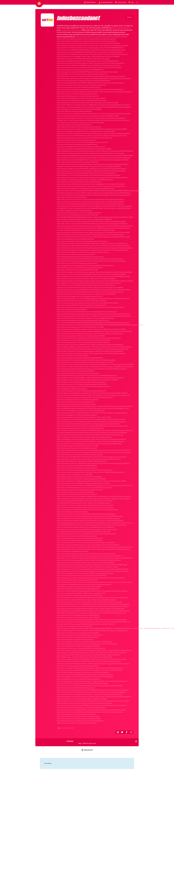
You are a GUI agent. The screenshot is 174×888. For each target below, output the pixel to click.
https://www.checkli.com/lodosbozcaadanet (112, 250)
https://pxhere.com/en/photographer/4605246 (110, 223)
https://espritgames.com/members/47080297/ (109, 692)
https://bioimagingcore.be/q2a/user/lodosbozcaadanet (76, 714)
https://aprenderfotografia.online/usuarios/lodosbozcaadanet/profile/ (81, 147)
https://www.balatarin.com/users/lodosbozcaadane (114, 347)
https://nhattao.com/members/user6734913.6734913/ (114, 151)
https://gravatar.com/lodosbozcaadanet (70, 54)
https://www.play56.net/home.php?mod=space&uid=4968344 (78, 646)
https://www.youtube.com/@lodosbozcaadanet (73, 41)
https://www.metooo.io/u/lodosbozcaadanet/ (72, 237)
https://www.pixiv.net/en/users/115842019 (112, 432)
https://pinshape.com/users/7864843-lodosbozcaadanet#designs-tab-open (83, 483)
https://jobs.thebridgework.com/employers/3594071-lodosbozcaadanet (81, 461)
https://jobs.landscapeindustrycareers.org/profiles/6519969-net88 (80, 78)
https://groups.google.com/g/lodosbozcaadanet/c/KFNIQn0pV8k (79, 477)
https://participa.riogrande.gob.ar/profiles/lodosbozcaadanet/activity (105, 314)
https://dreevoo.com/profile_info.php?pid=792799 (74, 76)
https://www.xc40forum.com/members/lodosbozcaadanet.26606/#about (82, 426)
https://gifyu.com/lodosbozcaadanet (69, 107)
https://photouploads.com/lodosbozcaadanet (72, 512)
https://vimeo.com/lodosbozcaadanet (103, 41)
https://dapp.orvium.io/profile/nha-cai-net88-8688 (74, 474)
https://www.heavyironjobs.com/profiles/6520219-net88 (99, 116)
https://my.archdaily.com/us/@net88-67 (109, 351)
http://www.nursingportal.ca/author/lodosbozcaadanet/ (76, 668)
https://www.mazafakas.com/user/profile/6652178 (74, 307)
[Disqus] (87, 804)
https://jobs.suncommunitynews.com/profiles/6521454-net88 (92, 230)
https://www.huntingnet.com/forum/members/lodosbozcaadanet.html (81, 391)
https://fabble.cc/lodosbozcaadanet (108, 560)
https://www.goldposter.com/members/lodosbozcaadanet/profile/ (80, 538)
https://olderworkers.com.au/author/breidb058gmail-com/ (108, 408)
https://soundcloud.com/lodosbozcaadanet (72, 133)
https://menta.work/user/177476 (68, 116)
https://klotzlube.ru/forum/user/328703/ (71, 345)
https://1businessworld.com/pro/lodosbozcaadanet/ (75, 635)
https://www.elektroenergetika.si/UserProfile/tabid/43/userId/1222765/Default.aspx (86, 554)
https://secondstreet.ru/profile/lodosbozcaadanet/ (74, 111)
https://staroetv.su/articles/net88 (68, 334)
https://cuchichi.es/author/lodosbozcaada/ (103, 72)
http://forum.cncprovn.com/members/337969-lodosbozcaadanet (79, 529)
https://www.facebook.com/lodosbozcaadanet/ (111, 37)
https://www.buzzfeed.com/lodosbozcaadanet (73, 567)
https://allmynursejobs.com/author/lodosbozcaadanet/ (76, 272)
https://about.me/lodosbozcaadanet (113, 171)
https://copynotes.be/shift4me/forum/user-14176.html (108, 705)
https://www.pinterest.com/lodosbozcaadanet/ (100, 39)
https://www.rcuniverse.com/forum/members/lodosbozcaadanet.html (81, 199)
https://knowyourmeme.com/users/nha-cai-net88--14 (103, 556)
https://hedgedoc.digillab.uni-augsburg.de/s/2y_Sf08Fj (76, 347)
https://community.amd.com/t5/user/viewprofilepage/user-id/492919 (81, 479)
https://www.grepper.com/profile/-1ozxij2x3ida (103, 545)
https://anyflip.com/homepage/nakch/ (111, 186)
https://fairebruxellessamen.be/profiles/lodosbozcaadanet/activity (80, 257)
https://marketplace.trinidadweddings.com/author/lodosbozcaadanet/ (81, 707)
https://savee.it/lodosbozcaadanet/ (69, 672)
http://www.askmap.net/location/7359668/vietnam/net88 (77, 65)
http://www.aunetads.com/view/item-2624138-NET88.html (77, 441)
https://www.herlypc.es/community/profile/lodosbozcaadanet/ (78, 679)
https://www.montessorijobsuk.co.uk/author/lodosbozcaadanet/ (79, 213)
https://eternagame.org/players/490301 (70, 556)
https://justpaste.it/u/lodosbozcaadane (70, 232)
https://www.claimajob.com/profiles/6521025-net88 (75, 169)
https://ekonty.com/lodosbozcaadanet (111, 441)
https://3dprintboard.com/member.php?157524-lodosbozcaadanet (80, 455)
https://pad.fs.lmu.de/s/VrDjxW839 (69, 712)
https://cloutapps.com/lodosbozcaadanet (71, 437)
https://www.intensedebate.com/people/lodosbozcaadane (77, 250)
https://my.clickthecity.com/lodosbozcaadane (73, 355)
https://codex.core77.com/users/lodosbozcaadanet (109, 659)
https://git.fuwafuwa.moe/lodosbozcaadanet (72, 369)
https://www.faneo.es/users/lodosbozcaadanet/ (73, 89)
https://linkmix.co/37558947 (105, 294)
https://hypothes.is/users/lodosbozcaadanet (79, 351)
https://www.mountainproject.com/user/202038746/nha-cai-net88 (80, 327)
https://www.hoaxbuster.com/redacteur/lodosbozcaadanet (77, 468)
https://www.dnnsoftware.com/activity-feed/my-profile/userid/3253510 (82, 575)
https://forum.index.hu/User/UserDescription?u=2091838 (103, 287)
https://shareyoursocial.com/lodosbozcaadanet (101, 499)
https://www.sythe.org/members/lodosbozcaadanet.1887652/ (108, 463)
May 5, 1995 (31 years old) (81, 742)
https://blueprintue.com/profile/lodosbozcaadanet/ (75, 516)
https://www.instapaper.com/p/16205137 (71, 131)
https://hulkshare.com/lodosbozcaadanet (71, 444)
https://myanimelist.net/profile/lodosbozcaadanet (74, 349)
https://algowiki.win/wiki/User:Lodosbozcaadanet (74, 283)
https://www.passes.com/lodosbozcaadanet (89, 122)
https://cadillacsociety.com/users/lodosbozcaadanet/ (75, 492)
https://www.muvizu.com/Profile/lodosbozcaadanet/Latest (77, 94)
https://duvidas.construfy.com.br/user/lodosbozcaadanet (77, 723)
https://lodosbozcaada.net (121, 28)
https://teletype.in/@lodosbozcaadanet (70, 180)
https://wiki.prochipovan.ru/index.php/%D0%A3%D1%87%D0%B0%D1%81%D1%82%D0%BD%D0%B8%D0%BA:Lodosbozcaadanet (100, 325)
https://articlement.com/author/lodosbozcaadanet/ (75, 686)
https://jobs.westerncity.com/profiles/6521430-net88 (75, 223)
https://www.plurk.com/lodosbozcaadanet (106, 338)
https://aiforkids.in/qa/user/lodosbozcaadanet (110, 619)
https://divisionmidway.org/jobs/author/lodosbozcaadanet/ (77, 666)
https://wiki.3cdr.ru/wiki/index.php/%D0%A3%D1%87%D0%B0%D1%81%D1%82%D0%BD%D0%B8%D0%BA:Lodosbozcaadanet (99, 191)
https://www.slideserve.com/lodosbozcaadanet (109, 169)
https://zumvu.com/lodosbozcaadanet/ (100, 562)
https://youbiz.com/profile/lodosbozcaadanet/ (73, 246)
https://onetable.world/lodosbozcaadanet (71, 520)
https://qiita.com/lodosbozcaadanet (110, 52)
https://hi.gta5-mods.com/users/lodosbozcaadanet (75, 158)
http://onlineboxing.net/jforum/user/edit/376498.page (76, 298)
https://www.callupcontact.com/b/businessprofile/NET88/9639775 (80, 70)
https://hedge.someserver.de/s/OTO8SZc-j (71, 378)
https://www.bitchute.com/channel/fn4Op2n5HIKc (74, 67)
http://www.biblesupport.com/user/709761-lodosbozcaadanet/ (78, 193)
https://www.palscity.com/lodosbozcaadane (110, 710)
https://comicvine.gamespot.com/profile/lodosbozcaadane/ (91, 703)
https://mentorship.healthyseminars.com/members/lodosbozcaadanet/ (82, 300)
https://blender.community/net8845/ (114, 129)
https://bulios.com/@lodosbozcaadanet (70, 367)
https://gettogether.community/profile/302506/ (108, 184)
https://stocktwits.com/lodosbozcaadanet (107, 67)
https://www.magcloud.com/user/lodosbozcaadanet (75, 164)
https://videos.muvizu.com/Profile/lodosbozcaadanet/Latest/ (78, 285)
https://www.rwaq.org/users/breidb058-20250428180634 (77, 465)
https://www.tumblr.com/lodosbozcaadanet (105, 43)
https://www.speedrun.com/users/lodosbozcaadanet (100, 61)
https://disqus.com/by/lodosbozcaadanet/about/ (114, 650)
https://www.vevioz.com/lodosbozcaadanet (72, 562)
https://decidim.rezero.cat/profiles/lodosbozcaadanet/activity (78, 114)
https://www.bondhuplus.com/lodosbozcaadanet (112, 298)
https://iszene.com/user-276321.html (118, 450)
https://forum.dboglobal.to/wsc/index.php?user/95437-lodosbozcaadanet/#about (85, 573)
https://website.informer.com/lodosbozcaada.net (106, 204)
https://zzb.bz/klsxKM (64, 580)
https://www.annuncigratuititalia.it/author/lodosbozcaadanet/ (91, 397)
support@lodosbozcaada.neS (71, 30)
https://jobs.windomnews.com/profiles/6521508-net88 (76, 243)
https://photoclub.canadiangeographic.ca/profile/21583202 (77, 690)
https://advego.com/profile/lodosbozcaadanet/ (73, 419)
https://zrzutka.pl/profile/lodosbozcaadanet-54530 (74, 664)
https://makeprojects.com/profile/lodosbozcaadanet (110, 604)
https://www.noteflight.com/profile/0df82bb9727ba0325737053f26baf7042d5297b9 (86, 514)
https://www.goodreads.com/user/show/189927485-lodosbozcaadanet (81, 523)
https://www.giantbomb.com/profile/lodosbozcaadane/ (76, 696)
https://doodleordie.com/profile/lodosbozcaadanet (74, 235)
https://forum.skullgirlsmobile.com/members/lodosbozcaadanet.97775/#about (84, 641)
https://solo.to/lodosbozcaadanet (99, 503)
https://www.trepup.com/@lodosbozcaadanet (72, 509)
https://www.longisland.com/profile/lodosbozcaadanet (76, 294)
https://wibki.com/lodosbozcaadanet (103, 278)
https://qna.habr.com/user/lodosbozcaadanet (104, 518)
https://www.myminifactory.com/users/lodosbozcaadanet (77, 448)
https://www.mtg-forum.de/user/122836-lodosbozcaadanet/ (78, 92)
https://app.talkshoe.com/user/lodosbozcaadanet (74, 177)
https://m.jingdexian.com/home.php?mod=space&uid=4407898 (79, 109)
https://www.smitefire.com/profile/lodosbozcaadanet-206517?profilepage (82, 683)
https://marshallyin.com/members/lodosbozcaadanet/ (76, 710)
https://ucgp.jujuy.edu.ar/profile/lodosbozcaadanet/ (75, 681)
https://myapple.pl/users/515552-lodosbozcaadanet (107, 353)
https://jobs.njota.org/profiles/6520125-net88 (102, 103)
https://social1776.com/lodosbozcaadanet (71, 644)
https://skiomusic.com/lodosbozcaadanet (103, 509)
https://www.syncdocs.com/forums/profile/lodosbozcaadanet (108, 133)
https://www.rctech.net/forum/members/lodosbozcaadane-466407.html (82, 384)
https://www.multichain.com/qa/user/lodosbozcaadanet (76, 153)
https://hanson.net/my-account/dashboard (114, 690)
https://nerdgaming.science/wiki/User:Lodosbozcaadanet (77, 494)
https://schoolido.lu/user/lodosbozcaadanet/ (72, 551)
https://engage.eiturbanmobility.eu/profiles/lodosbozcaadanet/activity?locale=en (85, 265)
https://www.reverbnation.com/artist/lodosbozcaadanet (107, 369)
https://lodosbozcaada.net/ (85, 37)
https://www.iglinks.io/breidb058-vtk (115, 630)
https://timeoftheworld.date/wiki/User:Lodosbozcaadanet (77, 406)
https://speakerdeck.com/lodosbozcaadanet (72, 694)
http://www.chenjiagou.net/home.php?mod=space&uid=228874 (79, 587)
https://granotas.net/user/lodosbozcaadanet (72, 595)
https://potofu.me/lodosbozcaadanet (99, 437)
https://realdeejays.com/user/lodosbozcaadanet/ (74, 439)
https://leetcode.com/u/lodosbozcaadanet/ (72, 206)
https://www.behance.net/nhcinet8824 (70, 160)
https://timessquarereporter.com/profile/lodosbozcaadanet (102, 712)
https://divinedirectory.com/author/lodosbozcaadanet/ (76, 622)
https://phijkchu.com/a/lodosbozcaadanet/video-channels (77, 186)
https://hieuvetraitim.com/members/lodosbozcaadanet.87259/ (79, 718)
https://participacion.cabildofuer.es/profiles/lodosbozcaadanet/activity (81, 305)
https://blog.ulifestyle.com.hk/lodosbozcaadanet (74, 281)
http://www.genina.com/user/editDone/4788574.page (108, 564)
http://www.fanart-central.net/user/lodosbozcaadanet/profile (102, 334)
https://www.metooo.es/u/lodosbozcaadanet (72, 329)
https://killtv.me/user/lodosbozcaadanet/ (110, 430)
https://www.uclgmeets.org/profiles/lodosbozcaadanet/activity (79, 87)
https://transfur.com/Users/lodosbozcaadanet (108, 83)
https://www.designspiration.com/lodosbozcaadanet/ (75, 239)
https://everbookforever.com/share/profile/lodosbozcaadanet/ (78, 542)
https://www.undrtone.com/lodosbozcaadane (72, 63)
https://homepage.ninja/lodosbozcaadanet (72, 661)
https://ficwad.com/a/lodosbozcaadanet (113, 525)
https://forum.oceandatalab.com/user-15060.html (97, 527)
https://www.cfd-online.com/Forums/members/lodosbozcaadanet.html (81, 85)
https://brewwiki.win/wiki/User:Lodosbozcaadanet (110, 569)
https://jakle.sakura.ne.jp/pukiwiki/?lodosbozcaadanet (111, 549)
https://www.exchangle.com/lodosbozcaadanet (116, 248)
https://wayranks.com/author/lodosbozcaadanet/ (110, 681)
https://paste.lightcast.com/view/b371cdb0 (72, 197)
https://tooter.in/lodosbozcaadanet (115, 413)
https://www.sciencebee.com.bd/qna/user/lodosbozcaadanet (78, 373)
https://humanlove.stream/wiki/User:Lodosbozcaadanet (76, 140)
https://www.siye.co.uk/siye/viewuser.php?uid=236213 (107, 329)
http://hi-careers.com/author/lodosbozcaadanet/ (105, 694)
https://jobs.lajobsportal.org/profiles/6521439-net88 (82, 228)
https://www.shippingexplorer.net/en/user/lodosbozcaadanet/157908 (81, 336)
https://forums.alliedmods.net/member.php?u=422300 (108, 393)
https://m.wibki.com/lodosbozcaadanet (112, 221)
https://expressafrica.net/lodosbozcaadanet (98, 507)
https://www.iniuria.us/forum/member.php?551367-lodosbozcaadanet (81, 259)
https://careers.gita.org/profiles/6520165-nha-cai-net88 (76, 316)
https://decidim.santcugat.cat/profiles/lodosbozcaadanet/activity (80, 296)
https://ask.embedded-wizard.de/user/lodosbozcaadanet (103, 435)
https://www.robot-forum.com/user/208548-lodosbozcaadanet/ (102, 472)
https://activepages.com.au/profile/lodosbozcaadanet (112, 496)
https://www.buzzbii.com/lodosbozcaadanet (72, 360)
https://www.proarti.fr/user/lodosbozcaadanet (73, 424)
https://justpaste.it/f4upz (115, 199)
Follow (129, 17)
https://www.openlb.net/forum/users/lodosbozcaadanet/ (76, 606)
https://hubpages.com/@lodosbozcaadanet (72, 389)
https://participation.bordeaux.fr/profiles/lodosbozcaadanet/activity (80, 450)
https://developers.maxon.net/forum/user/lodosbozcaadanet (78, 248)
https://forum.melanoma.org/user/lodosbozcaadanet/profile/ (78, 589)
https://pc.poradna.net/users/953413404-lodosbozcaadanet (112, 281)
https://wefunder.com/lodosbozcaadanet (98, 180)
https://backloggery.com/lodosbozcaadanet (72, 677)
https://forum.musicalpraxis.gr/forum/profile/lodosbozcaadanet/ (79, 540)
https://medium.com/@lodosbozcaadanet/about (74, 50)
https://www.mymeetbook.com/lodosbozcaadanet (114, 547)
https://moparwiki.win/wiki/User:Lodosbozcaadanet (75, 569)
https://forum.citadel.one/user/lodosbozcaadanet (108, 439)
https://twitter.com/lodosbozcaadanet (70, 39)
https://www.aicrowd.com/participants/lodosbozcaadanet (77, 470)
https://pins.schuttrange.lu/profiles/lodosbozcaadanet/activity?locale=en (82, 241)
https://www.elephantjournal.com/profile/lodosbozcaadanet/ (78, 96)
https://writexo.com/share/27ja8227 (100, 677)
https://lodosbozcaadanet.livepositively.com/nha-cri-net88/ (78, 446)
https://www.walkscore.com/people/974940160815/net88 (110, 276)
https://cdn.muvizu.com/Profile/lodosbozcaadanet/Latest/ (77, 263)
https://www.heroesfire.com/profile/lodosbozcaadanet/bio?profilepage (81, 364)
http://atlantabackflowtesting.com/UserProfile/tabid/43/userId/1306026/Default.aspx (87, 375)
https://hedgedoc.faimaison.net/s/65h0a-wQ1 (111, 243)
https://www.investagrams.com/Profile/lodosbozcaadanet (77, 415)
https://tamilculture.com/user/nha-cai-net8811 (110, 481)
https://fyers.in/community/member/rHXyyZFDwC (74, 274)
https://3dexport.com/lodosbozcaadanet (71, 499)
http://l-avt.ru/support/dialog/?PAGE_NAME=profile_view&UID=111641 (81, 593)
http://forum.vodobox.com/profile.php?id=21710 (109, 136)
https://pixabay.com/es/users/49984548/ (84, 208)
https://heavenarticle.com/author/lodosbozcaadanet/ (75, 619)
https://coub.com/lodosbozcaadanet (69, 219)
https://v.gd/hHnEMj (104, 417)
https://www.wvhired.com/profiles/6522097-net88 (103, 444)
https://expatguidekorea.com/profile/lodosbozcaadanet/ (76, 417)
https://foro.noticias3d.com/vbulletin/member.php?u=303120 (78, 617)
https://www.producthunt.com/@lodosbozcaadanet (106, 202)
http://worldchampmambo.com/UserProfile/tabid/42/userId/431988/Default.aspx (85, 318)
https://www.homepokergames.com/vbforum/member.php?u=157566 (81, 98)
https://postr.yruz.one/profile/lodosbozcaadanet (103, 661)
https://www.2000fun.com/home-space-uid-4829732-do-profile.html (109, 367)
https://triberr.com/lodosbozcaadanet (70, 505)
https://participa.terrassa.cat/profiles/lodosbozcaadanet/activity (79, 182)
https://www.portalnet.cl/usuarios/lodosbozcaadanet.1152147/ (78, 716)
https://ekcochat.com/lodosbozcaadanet (102, 534)
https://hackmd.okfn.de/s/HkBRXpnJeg (98, 657)
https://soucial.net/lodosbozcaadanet (70, 435)
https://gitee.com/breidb (104, 362)
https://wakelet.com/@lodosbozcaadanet (115, 105)
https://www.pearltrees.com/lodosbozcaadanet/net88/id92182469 (80, 358)
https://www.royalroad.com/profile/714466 (107, 686)
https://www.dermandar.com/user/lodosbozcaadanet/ (111, 158)
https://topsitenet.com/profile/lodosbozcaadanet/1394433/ (77, 162)
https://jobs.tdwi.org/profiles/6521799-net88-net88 (92, 532)
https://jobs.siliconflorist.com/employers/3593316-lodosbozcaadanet (81, 648)
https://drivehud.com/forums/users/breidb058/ (109, 274)
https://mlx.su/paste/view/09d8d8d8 (70, 674)
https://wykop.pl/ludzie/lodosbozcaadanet (98, 505)
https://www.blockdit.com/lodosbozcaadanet (72, 518)
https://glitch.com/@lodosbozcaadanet (109, 668)
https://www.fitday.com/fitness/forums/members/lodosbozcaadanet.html (82, 582)
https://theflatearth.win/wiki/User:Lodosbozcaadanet (105, 378)
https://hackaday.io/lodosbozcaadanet (117, 452)
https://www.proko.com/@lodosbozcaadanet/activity (75, 457)
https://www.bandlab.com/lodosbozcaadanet (84, 120)
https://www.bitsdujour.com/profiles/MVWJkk (115, 208)
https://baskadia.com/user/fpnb (109, 65)
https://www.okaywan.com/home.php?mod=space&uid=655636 (106, 160)
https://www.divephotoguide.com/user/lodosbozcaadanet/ (77, 320)
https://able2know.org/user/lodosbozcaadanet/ (108, 76)
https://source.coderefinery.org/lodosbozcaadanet (113, 316)
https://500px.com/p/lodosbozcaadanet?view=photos (75, 45)
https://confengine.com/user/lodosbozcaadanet (109, 422)
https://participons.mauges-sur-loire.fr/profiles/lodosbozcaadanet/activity (83, 252)
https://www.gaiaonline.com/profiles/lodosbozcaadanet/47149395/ (80, 452)
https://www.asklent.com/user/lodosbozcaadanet (113, 290)
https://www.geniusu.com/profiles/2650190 (72, 72)
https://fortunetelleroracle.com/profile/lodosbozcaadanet (77, 547)
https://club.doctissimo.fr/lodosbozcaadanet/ (73, 611)
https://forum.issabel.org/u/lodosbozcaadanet (73, 204)
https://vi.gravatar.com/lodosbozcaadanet (106, 283)
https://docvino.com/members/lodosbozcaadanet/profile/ (77, 558)
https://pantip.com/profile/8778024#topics (108, 516)
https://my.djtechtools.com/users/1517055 (100, 131)
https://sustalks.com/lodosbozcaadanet (90, 428)
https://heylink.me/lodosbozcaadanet (97, 340)
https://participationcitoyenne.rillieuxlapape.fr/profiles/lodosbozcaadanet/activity (85, 188)
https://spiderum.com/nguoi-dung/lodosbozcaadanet (104, 520)
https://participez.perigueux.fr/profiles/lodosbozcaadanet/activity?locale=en (83, 386)
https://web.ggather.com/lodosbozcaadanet (72, 74)
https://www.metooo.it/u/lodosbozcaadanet (72, 309)
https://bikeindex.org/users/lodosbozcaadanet (73, 173)
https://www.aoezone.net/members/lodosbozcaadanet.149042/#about (96, 459)
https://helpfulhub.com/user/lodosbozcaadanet (112, 571)
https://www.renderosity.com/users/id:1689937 (103, 56)
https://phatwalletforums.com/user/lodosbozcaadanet (76, 151)
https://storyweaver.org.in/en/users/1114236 (72, 534)
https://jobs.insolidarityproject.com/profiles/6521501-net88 (109, 237)
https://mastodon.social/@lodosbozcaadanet (72, 393)
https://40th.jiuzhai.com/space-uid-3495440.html (115, 558)
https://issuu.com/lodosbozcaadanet (103, 173)
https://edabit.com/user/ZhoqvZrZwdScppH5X (73, 175)
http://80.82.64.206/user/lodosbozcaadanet (105, 175)
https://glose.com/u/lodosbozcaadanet (95, 672)
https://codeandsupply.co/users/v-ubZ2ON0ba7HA (74, 604)
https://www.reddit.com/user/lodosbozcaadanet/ (111, 45)
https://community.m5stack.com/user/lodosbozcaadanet (109, 246)
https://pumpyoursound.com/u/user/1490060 (73, 705)
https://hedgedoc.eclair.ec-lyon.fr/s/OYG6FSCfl (73, 276)
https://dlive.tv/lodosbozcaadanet (86, 525)
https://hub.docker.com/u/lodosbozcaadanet (72, 202)
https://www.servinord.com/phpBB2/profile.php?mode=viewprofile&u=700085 (84, 149)
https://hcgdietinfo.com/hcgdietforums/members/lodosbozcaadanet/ (81, 382)
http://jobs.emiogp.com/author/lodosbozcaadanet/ (74, 210)
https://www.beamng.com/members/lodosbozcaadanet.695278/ (79, 630)
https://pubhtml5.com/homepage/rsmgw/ (71, 56)
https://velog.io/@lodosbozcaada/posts (117, 78)
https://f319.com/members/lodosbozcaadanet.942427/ (76, 254)
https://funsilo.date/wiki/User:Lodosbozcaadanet (74, 184)
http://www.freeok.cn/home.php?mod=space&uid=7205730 (77, 221)
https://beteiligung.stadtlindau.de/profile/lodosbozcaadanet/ (106, 54)
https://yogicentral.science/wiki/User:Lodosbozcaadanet (76, 404)
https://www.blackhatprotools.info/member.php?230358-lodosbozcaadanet (83, 342)
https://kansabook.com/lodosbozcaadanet (98, 674)
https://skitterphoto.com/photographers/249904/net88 (113, 155)
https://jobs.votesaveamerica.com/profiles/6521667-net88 (77, 270)
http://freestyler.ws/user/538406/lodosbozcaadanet (75, 136)
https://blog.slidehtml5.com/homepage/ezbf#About (102, 166)
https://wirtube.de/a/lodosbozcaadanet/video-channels (76, 560)
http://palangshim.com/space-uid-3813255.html (105, 670)
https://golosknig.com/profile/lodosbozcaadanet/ (74, 125)
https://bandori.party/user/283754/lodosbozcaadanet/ (76, 688)
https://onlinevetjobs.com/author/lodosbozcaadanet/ (112, 195)
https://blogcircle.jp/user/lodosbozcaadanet (104, 424)
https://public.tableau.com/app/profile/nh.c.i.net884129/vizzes (79, 105)
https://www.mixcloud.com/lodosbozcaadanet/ (73, 278)
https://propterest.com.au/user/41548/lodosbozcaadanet (76, 701)
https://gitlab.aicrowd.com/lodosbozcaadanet (108, 235)
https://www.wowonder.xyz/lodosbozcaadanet (72, 353)
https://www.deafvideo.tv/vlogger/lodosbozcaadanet (75, 639)
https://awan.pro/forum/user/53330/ (89, 655)
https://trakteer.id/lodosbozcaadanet (69, 507)
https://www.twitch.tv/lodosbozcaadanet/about (73, 43)
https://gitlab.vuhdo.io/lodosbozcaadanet (71, 103)
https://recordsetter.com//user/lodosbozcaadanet (74, 549)
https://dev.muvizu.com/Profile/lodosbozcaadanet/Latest (77, 59)
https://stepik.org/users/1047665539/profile (72, 670)
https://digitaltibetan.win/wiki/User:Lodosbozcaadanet (76, 571)
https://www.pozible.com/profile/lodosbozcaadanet (74, 602)
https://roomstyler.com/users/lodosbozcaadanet (74, 226)
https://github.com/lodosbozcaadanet (70, 48)
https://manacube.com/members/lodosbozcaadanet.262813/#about (80, 331)
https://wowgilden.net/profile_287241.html (72, 463)
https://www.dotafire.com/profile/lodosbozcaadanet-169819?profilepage (82, 699)
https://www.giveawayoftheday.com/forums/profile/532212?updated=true (100, 613)
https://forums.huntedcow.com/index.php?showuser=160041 (78, 633)
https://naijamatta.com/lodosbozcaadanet (104, 567)
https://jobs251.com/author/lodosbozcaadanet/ (106, 89)
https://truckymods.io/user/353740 (84, 580)
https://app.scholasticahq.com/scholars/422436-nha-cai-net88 (107, 232)
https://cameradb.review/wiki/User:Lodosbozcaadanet (76, 142)
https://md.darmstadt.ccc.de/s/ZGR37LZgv (109, 609)
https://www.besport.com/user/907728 (70, 340)
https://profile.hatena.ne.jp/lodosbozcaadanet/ (77, 195)
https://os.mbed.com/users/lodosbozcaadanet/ (115, 92)
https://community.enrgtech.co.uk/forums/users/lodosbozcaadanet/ (81, 410)
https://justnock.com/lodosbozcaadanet (102, 360)
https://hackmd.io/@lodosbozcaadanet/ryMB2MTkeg (104, 345)
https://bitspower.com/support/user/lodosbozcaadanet (76, 362)
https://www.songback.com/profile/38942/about (74, 659)
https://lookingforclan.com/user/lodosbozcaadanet (108, 261)
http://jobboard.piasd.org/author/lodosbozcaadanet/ (111, 664)
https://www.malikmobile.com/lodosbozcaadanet (74, 591)
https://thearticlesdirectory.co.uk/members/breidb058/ (76, 430)
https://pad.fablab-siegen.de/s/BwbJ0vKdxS (72, 408)
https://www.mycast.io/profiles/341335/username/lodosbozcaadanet (81, 312)
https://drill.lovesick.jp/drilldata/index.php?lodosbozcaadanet (85, 624)
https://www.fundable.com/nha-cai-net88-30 (102, 380)
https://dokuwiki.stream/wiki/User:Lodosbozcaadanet (75, 402)
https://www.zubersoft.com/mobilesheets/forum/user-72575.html (80, 413)
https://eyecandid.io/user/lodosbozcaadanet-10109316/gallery (78, 615)
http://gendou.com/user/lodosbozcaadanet (72, 292)
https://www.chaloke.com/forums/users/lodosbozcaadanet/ (78, 400)
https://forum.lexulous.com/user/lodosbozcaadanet (75, 496)
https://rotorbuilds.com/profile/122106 (119, 364)
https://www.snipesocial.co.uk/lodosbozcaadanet (74, 303)
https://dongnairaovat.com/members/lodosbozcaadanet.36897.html (80, 721)
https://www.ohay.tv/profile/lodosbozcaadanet (108, 307)
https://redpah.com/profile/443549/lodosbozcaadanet (76, 652)
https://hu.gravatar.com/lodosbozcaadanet (115, 114)
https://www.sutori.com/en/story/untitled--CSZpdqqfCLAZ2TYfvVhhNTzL (82, 100)
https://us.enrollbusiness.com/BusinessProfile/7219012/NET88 (79, 129)
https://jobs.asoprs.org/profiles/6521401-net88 (116, 217)
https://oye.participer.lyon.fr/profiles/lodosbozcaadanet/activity (79, 127)
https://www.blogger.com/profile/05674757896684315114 (104, 48)
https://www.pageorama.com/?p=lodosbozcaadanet (110, 177)
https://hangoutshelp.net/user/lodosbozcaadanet (74, 338)
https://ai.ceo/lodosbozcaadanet (68, 527)
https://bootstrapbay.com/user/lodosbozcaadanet (74, 422)
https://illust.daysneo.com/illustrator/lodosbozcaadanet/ (77, 650)
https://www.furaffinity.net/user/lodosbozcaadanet (114, 406)
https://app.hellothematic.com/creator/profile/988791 (75, 371)
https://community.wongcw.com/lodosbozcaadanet (110, 591)
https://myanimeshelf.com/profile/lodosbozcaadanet (75, 609)
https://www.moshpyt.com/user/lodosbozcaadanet (74, 692)
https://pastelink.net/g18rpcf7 (67, 118)
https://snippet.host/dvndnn (98, 74)
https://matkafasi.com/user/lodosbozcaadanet (73, 578)
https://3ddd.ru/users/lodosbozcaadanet (101, 600)
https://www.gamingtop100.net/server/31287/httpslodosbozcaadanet (107, 107)
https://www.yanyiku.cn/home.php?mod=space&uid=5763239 (78, 171)
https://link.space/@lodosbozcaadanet (105, 303)
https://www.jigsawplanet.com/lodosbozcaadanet (107, 578)
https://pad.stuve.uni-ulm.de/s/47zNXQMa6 (101, 644)
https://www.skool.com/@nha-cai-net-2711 (107, 602)
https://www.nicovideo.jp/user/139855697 (97, 219)
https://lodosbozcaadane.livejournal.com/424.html (107, 419)
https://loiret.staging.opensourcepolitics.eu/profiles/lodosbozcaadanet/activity (84, 138)
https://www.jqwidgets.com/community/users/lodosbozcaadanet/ (80, 490)
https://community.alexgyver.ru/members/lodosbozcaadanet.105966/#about (83, 81)
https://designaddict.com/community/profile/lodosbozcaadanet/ (89, 487)
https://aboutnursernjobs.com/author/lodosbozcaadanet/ (77, 536)
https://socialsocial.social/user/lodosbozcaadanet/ (106, 63)
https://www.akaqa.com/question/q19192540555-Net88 (76, 290)
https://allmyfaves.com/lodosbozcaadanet (102, 206)
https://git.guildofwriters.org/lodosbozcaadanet (73, 564)
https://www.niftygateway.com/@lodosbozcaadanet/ (75, 481)
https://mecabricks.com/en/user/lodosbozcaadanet (105, 292)
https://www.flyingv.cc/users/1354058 (118, 331)
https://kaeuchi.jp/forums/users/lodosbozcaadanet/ (114, 272)
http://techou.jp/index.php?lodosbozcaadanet (113, 606)
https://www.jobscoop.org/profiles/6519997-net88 (74, 83)
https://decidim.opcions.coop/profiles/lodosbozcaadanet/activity (79, 268)
